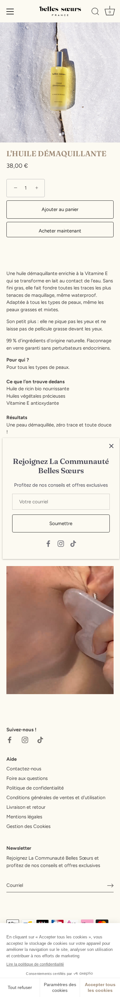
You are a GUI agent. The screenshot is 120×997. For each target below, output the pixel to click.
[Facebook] (48, 543)
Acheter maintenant (60, 231)
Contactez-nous (23, 769)
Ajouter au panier (60, 209)
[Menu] (10, 11)
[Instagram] (61, 543)
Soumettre (60, 523)
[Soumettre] (110, 885)
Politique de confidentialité (35, 788)
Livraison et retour (25, 807)
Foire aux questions (27, 778)
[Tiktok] (73, 543)
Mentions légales (24, 817)
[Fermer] (111, 446)
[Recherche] (95, 12)
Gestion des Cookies (28, 826)
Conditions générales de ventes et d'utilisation (55, 797)
